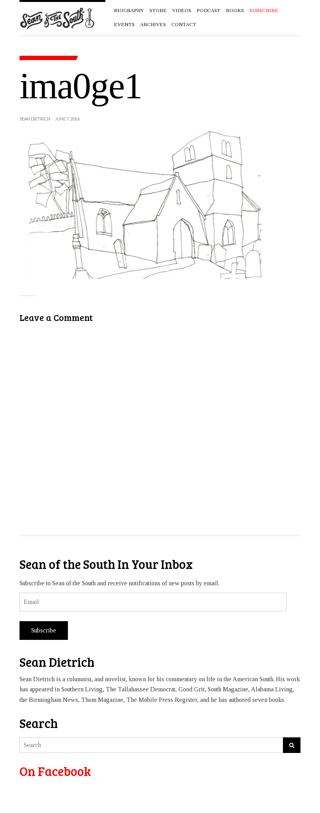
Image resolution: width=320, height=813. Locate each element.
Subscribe (43, 630)
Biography (129, 10)
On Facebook (55, 771)
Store (158, 10)
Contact (183, 24)
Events (124, 24)
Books (235, 10)
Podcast (208, 10)
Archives (153, 24)
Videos (181, 10)
